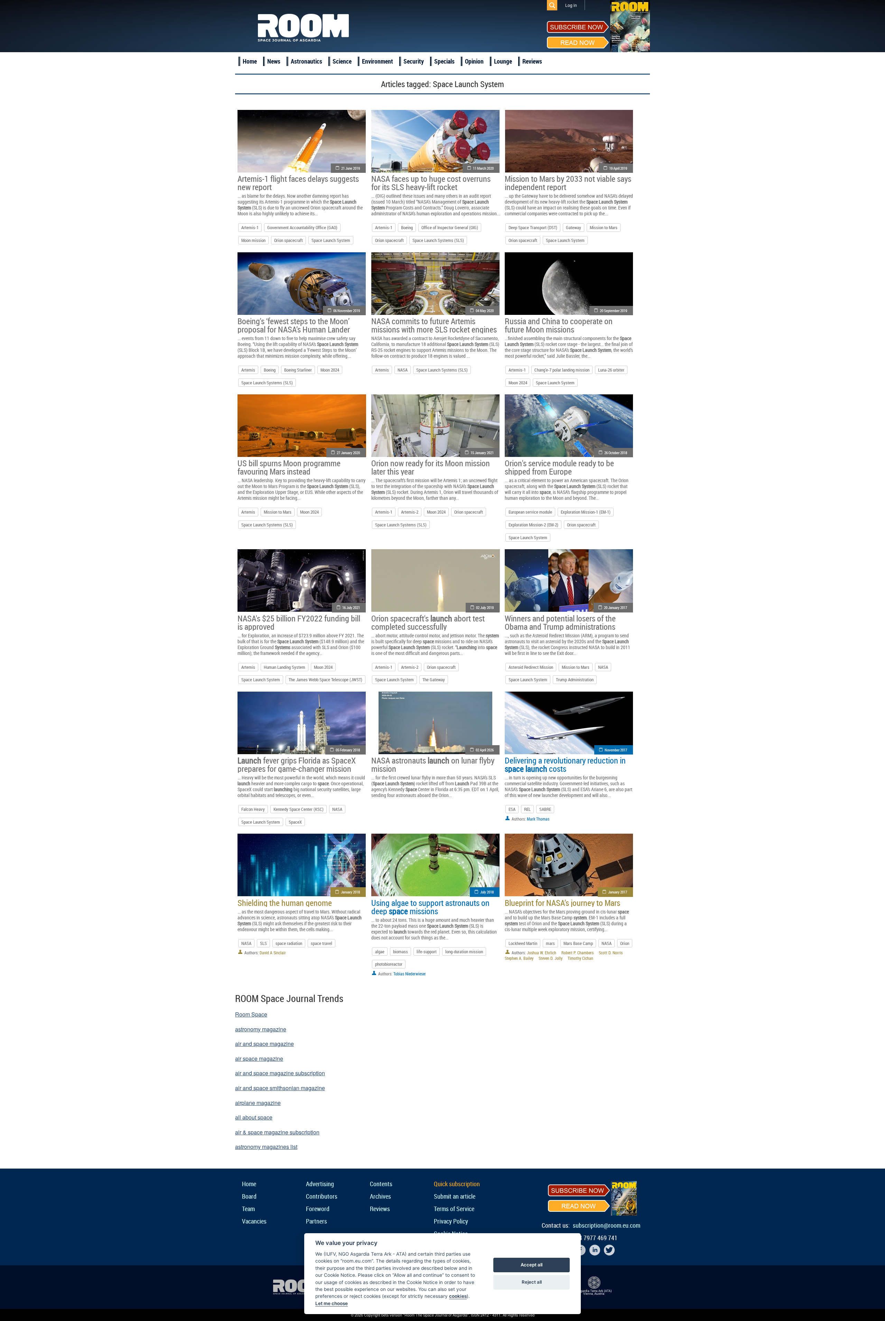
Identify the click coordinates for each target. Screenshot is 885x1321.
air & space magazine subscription (277, 1132)
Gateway (573, 227)
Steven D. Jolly (550, 958)
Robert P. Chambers (577, 952)
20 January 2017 (615, 607)
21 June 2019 (350, 168)
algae (379, 951)
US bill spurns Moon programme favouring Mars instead (289, 467)
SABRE (545, 809)
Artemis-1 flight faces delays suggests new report (298, 183)
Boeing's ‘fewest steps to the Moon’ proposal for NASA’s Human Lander (293, 325)
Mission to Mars (603, 227)
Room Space (251, 1014)
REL (527, 809)
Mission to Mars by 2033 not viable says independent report (568, 183)
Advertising (320, 1184)
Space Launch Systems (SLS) (438, 240)
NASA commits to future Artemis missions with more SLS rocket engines (434, 325)
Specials (444, 61)
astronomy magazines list (266, 1147)
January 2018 (350, 891)
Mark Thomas (538, 819)
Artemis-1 (250, 227)
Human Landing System (284, 667)
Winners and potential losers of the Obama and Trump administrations (560, 622)
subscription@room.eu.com (606, 1225)
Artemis (248, 370)
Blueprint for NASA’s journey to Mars (562, 903)
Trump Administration (575, 679)
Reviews (532, 61)
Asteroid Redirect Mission (531, 667)
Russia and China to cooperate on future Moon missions (559, 325)
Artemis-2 (409, 512)
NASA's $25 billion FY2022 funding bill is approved (298, 622)
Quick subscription (457, 1184)
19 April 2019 (618, 168)
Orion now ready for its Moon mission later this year (430, 467)
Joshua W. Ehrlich (541, 952)
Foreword (317, 1208)
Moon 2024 (329, 370)
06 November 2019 (346, 310)
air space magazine (259, 1058)
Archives (380, 1196)
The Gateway (433, 679)
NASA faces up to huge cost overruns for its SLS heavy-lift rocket (431, 183)
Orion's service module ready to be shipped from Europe (559, 467)
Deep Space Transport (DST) (533, 227)
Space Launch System (330, 240)
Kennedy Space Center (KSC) (298, 809)
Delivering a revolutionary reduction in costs (565, 764)
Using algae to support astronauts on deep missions (430, 907)
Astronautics (306, 61)
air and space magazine (264, 1044)
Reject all (532, 1282)
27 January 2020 (348, 452)
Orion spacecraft (288, 240)
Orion (624, 943)
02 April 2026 (485, 749)
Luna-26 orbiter (611, 370)
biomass (400, 951)
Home (250, 61)
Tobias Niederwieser (409, 973)
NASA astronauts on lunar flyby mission (432, 764)
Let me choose (331, 1303)
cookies (458, 1296)
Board (249, 1196)
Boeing (407, 227)
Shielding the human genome (284, 903)
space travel (321, 943)
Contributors (321, 1196)
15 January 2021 (482, 452)
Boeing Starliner (298, 370)
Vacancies (254, 1221)
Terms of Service (454, 1208)
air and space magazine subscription (280, 1073)
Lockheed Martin (523, 943)
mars (550, 943)
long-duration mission (464, 951)
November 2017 (616, 749)
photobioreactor (388, 964)
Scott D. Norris (611, 952)
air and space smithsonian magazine (280, 1088)
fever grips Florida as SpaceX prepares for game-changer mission (296, 764)
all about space (253, 1117)
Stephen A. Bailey (519, 958)
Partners (316, 1221)
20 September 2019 (613, 310)
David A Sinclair (273, 952)
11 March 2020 (483, 168)
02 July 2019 (485, 607)
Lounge (503, 61)
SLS (263, 943)
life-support (427, 951)
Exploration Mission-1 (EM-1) (586, 512)
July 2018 (487, 891)
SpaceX (295, 822)
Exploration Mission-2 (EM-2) (533, 525)
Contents (381, 1184)
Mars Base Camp (578, 943)
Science (342, 61)
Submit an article (454, 1196)
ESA (512, 809)
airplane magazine (258, 1103)
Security (413, 61)
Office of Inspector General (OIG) (449, 227)
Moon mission (253, 240)
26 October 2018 (615, 452)
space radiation (289, 943)
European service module (530, 512)
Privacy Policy (451, 1221)
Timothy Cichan (580, 958)
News (273, 61)
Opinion (474, 61)
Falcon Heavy (253, 809)
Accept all (531, 1264)
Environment (377, 61)
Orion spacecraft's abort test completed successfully (428, 622)
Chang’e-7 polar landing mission (561, 370)
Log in (571, 5)
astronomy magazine (260, 1029)
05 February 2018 (348, 749)
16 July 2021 (351, 607)
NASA (403, 370)
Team (248, 1208)
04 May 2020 (485, 310)
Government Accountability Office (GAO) (302, 227)
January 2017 (617, 891)
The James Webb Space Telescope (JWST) (325, 679)
